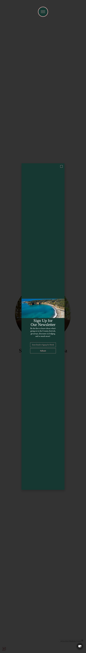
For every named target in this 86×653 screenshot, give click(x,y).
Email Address (35, 341)
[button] (79, 646)
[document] (43, 326)
